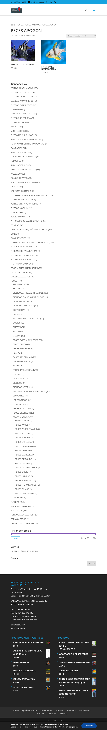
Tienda (63, 714)
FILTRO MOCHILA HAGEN (22, 135)
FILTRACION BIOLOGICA (22, 255)
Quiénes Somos (29, 710)
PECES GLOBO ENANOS (26, 468)
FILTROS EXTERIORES (21, 105)
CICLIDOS (17, 383)
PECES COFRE (22, 450)
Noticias (59, 710)
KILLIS (16, 331)
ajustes (74, 727)
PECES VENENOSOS (24, 493)
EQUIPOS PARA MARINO (22, 247)
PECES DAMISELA (23, 455)
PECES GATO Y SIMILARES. (25, 340)
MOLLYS (17, 336)
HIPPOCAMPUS (22, 420)
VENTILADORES (18, 131)
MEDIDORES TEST (19, 272)
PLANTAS (15, 502)
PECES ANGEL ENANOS (26, 429)
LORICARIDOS (19, 404)
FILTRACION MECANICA (22, 259)
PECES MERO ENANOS (25, 485)
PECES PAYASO (22, 489)
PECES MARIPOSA (23, 480)
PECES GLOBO (20, 344)
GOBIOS (16, 323)
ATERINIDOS (19, 284)
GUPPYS (17, 327)
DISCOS (16, 314)
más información (18, 628)
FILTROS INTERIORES (21, 92)
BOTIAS (16, 374)
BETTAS (16, 288)
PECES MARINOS (32, 25)
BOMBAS (15, 225)
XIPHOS (16, 366)
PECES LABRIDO (22, 476)
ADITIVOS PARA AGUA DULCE (24, 204)
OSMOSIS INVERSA (20, 178)
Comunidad (46, 710)
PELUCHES (16, 161)
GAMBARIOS (16, 148)
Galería (40, 714)
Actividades (85, 710)
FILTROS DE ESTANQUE (22, 96)
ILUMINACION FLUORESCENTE (25, 139)
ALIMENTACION (18, 217)
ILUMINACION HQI (19, 165)
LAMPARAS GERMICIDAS (22, 114)
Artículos (71, 710)
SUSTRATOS (16, 510)
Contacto (52, 714)
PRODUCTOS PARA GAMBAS (24, 251)
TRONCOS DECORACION (22, 523)
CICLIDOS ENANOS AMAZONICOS (28, 297)
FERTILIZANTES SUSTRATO (24, 182)
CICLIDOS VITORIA (21, 387)
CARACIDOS (18, 379)
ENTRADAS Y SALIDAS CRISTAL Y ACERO (30, 195)
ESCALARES (18, 396)
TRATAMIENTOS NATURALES (24, 268)
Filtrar (15, 538)
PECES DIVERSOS (21, 413)
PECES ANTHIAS (22, 433)
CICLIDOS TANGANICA (23, 306)
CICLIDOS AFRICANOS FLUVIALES (29, 293)
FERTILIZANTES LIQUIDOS (23, 169)
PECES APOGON (22, 438)
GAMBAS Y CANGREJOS (22, 101)
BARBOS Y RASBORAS (23, 370)
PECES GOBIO (21, 472)
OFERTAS (15, 187)
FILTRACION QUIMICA (21, 264)
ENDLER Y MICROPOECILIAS (26, 319)
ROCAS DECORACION (21, 506)
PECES (20, 25)
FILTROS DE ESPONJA (21, 118)
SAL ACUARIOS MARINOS (22, 191)
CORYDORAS (19, 310)
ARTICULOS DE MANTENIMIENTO (26, 221)
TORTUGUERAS (18, 122)
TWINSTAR (16, 109)
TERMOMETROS (18, 519)
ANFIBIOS (15, 127)
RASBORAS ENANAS (22, 357)
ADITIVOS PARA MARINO (22, 88)
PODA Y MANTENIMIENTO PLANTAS (27, 144)
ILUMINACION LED (19, 152)
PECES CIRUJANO (23, 446)
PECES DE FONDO (23, 459)
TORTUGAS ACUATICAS (22, 199)
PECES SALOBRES (21, 348)
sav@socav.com (18, 625)
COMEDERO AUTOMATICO (23, 156)
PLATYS (16, 353)
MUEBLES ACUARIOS (20, 277)
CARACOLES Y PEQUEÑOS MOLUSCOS (29, 229)
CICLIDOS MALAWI (21, 301)
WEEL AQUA (16, 174)
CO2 (13, 234)
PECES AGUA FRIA (21, 408)
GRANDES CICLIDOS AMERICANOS (29, 391)
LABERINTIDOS (20, 400)
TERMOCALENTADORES (22, 515)
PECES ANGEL (21, 425)
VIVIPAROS (18, 498)
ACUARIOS (16, 212)
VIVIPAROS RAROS (21, 361)
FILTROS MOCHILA (19, 208)
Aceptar (89, 725)
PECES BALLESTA (23, 442)
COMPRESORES (18, 238)
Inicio (13, 25)
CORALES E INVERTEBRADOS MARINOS (29, 242)
